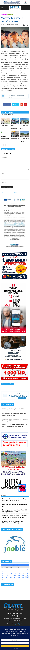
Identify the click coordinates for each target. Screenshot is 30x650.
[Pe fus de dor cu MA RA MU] (5, 121)
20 (15, 575)
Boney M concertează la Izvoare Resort (14, 127)
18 (7, 575)
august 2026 (15, 565)
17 (3, 575)
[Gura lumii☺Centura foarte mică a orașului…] (24, 134)
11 (7, 573)
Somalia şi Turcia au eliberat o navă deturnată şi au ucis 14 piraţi (13, 522)
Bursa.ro (3, 495)
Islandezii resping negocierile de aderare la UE (15, 505)
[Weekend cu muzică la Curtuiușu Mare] (15, 134)
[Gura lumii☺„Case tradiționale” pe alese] (24, 121)
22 (23, 575)
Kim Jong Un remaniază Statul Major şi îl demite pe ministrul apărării (14, 511)
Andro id (4, 419)
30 (27, 577)
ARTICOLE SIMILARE (7, 112)
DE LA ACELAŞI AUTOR (8, 115)
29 (23, 577)
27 (15, 577)
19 (11, 575)
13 (15, 573)
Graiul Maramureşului (9, 24)
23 (27, 575)
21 (19, 575)
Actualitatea (4, 14)
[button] (27, 7)
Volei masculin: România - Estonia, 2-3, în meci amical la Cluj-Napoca (14, 499)
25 (7, 577)
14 (19, 573)
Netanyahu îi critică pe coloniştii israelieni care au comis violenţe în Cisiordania (14, 516)
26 (11, 577)
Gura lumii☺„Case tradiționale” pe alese (24, 127)
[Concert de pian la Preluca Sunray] (5, 134)
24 (3, 577)
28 (19, 577)
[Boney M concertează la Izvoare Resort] (15, 121)
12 (11, 573)
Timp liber (10, 14)
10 (3, 573)
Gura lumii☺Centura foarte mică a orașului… (24, 140)
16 (27, 573)
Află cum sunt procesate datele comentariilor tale (14, 192)
